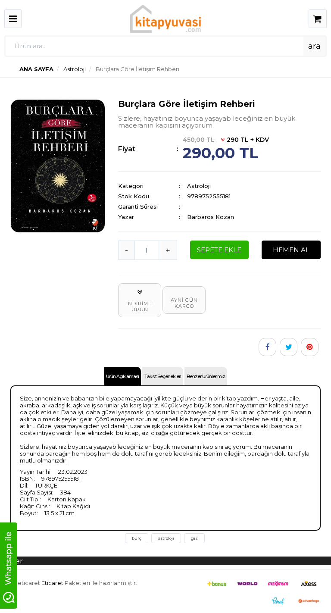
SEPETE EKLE (219, 250)
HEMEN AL (291, 250)
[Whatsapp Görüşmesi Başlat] (8, 564)
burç (136, 538)
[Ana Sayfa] (165, 18)
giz (194, 538)
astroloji (166, 538)
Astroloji (74, 69)
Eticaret (52, 582)
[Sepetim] (318, 19)
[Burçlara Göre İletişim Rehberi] (58, 165)
